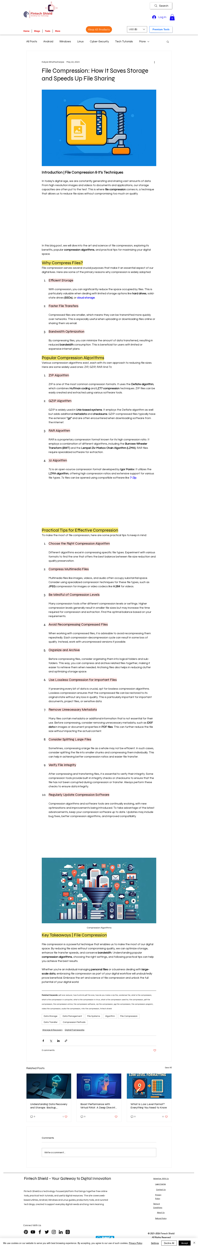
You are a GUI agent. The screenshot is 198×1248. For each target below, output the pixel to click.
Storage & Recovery (52, 1030)
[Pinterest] (26, 1232)
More (142, 41)
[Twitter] (47, 1232)
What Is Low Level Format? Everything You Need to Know (149, 1105)
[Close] (194, 1243)
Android (48, 41)
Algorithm (110, 1016)
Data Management (72, 1016)
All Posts (31, 41)
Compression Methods (74, 1022)
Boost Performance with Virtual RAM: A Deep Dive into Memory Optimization (98, 1105)
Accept (184, 1243)
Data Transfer (51, 1022)
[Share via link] (66, 1040)
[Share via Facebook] (43, 1040)
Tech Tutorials (124, 41)
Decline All (169, 1243)
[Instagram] (53, 1232)
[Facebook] (40, 1232)
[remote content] (99, 219)
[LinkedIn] (60, 1232)
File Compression (129, 1016)
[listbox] (137, 29)
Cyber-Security (99, 41)
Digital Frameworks (74, 1030)
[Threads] (67, 1232)
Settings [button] (155, 1243)
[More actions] (154, 62)
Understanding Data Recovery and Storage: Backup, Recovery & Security (48, 1105)
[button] (172, 17)
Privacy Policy (135, 1243)
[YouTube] (33, 1232)
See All (168, 1068)
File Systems (93, 1016)
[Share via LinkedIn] (58, 1040)
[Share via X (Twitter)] (50, 1040)
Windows (65, 41)
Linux (80, 41)
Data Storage (50, 1016)
